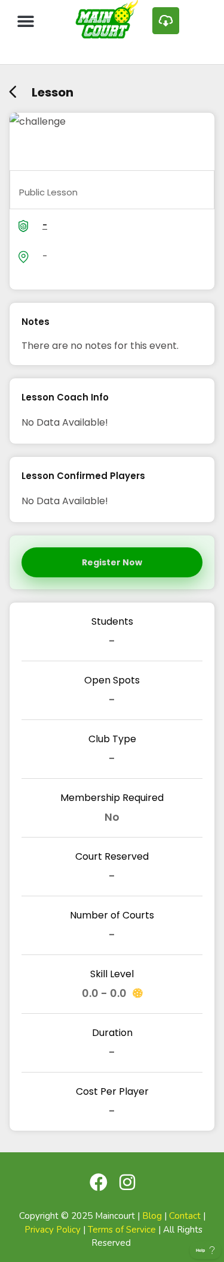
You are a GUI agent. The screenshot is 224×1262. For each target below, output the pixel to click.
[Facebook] (99, 1182)
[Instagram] (127, 1182)
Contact (185, 1216)
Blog (152, 1216)
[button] (25, 20)
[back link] (13, 88)
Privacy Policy (52, 1230)
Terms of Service (122, 1230)
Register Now (112, 562)
